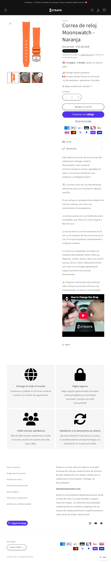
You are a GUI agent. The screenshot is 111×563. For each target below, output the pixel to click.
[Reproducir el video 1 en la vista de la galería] (37, 77)
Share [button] (67, 344)
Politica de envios (14, 479)
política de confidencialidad (19, 504)
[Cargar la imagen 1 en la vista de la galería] (12, 77)
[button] (6, 10)
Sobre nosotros (13, 467)
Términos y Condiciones (17, 498)
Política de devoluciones (17, 485)
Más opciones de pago (83, 121)
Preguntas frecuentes (16, 473)
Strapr (14, 557)
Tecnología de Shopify (25, 557)
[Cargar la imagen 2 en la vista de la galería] (25, 77)
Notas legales (13, 492)
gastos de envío (87, 55)
